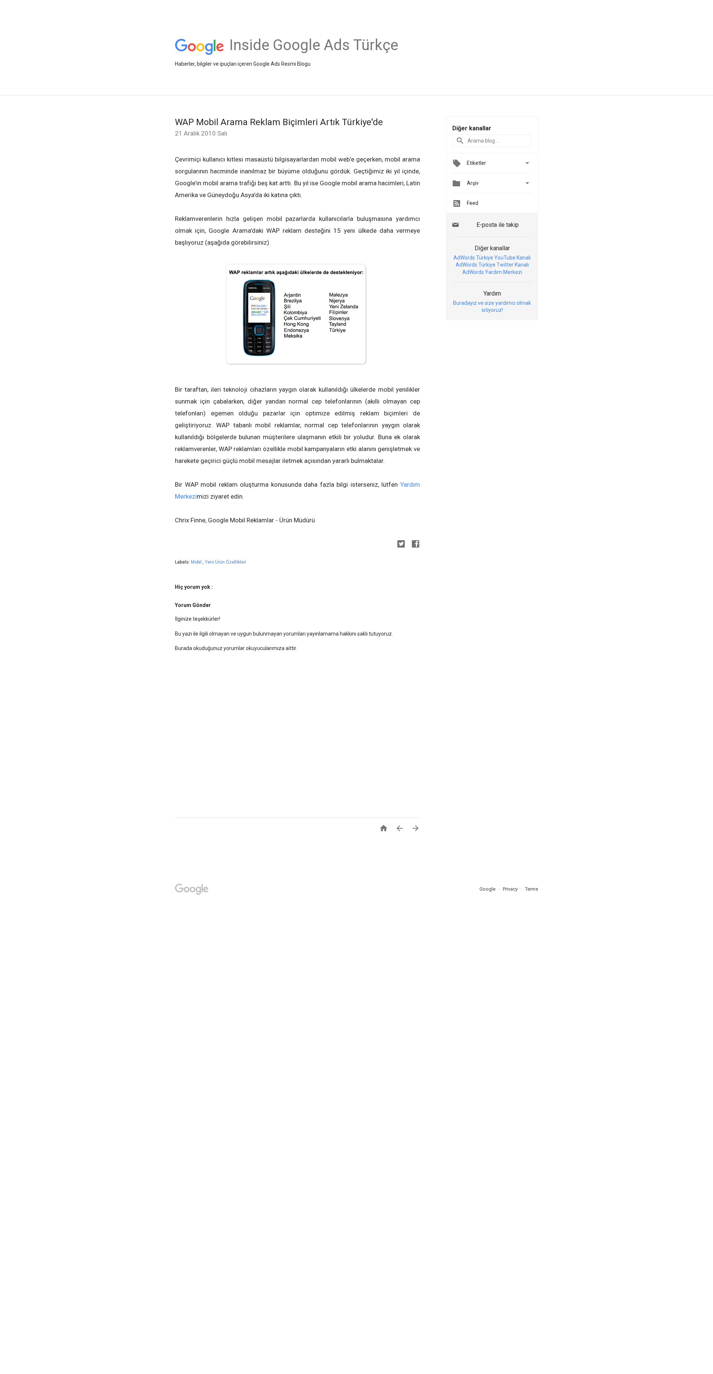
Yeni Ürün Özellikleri (225, 562)
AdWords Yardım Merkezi (492, 272)
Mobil (197, 562)
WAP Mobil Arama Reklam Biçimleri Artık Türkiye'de (279, 122)
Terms (531, 889)
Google (488, 889)
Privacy (511, 889)
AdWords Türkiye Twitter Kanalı (492, 265)
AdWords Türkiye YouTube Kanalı (492, 258)
